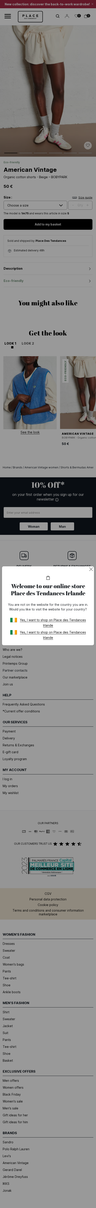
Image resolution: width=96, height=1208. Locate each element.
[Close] (91, 569)
